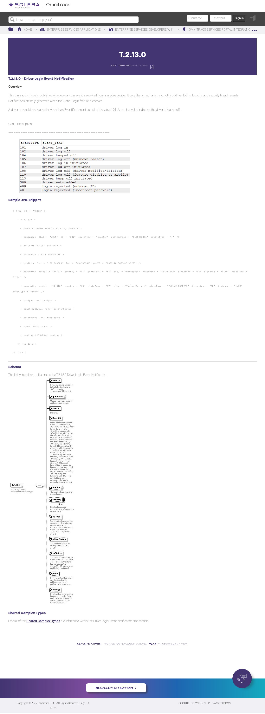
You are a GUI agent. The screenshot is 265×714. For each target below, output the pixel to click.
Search (12, 19)
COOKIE (183, 703)
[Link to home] (39, 8)
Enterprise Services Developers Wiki (144, 29)
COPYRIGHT (198, 703)
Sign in (239, 18)
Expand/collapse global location (254, 28)
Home (28, 29)
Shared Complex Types (43, 621)
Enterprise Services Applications (73, 29)
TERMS (226, 703)
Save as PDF (152, 67)
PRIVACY (214, 703)
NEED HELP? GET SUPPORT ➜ (116, 687)
